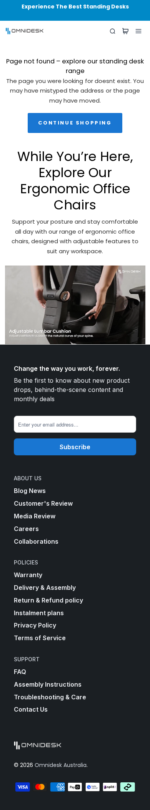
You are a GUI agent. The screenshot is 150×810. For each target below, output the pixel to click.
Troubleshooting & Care (50, 697)
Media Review (34, 516)
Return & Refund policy (48, 600)
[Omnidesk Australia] (24, 31)
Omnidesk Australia (61, 765)
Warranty (28, 575)
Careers (26, 529)
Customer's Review (43, 503)
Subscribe (75, 447)
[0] (125, 31)
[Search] (112, 31)
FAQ (20, 672)
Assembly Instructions (48, 684)
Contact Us (31, 709)
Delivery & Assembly (45, 587)
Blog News (30, 491)
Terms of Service (40, 638)
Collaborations (36, 541)
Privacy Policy (35, 625)
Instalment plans (39, 613)
